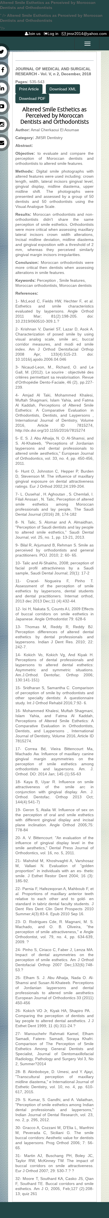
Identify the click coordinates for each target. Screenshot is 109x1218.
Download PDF (32, 98)
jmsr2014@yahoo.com (87, 33)
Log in (54, 33)
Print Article (29, 89)
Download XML (62, 89)
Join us (35, 33)
